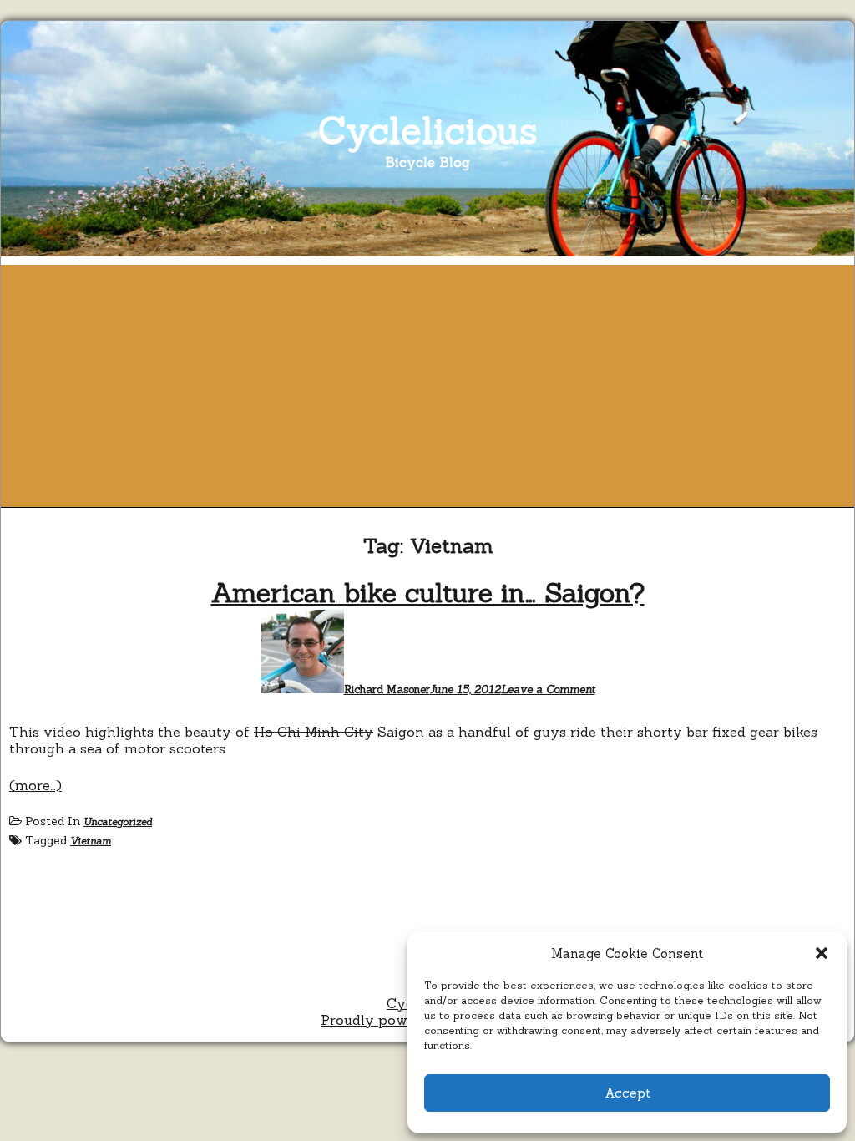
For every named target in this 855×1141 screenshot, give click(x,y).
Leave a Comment (548, 689)
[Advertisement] (427, 382)
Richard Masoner (387, 689)
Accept (627, 1093)
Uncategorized (117, 821)
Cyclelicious (428, 130)
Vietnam (90, 840)
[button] (821, 953)
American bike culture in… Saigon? (428, 593)
